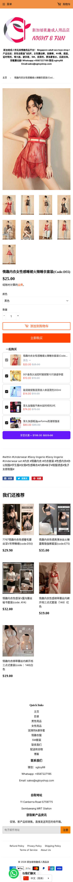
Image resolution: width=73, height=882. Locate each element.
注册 (65, 830)
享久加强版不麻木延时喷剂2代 (39, 405)
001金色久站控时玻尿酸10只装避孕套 (43, 374)
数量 (5, 309)
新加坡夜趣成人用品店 (38, 861)
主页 (5, 77)
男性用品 (36, 721)
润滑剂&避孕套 (36, 730)
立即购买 (36, 338)
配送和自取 (36, 749)
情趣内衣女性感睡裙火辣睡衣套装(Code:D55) (45, 355)
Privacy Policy (34, 846)
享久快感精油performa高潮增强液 (41, 421)
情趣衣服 (36, 735)
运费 (20, 284)
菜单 (9, 4)
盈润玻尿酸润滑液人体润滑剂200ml (42, 389)
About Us (46, 850)
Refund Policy (17, 846)
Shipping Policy (53, 846)
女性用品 (36, 725)
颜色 (5, 293)
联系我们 (36, 744)
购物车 (66, 4)
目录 (36, 716)
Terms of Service (29, 850)
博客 (36, 754)
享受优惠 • (36, 435)
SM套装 (36, 740)
